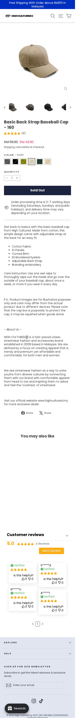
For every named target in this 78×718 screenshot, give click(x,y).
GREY (7, 162)
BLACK (15, 162)
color (14, 155)
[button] (32, 623)
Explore (10, 642)
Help (7, 653)
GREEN (39, 162)
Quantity (11, 172)
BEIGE (48, 162)
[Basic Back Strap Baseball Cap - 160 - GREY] (6, 512)
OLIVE (23, 162)
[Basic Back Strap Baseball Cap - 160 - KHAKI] (19, 512)
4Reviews (42, 544)
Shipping (9, 147)
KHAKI (31, 162)
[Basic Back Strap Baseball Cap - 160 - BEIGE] (28, 512)
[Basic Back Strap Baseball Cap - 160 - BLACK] (10, 512)
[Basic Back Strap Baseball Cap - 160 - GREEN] (23, 512)
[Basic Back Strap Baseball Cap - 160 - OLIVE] (15, 512)
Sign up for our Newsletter (27, 666)
